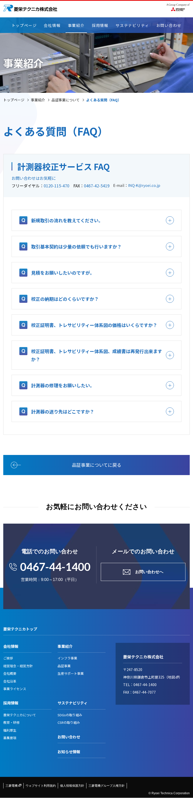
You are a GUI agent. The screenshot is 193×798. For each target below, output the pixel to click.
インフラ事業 (67, 658)
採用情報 (100, 25)
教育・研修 (11, 722)
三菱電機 (12, 785)
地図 (172, 677)
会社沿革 (9, 681)
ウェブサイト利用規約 (41, 785)
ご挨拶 (8, 658)
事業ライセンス (14, 688)
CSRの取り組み (69, 722)
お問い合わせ (169, 25)
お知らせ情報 (69, 751)
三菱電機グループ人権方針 (106, 785)
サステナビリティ (132, 25)
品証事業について (66, 99)
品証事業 (64, 665)
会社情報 (52, 25)
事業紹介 (76, 25)
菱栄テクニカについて (19, 714)
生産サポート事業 (71, 673)
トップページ (24, 25)
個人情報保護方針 (72, 785)
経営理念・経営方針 (18, 665)
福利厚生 (9, 730)
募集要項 (9, 737)
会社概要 (9, 673)
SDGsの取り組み (70, 714)
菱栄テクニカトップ (20, 629)
